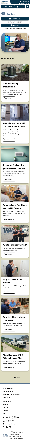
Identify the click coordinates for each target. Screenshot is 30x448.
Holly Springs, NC (24, 3)
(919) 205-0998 (25, 1)
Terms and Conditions (19, 438)
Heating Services (8, 388)
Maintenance (7, 401)
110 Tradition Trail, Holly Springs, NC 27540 (12, 417)
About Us (5, 407)
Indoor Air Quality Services (11, 394)
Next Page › (17, 377)
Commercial (6, 397)
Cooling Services (8, 391)
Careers (5, 410)
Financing (6, 404)
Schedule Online (10, 424)
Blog (4, 413)
